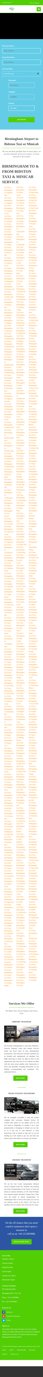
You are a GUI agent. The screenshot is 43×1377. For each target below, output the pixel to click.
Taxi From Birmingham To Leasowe (20, 591)
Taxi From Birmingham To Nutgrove (20, 917)
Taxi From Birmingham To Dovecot (8, 758)
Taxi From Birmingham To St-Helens (33, 502)
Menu (39, 9)
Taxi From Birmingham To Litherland (20, 617)
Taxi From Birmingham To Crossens (8, 667)
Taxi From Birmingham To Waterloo (33, 841)
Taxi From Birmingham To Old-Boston (21, 943)
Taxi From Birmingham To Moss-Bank (21, 784)
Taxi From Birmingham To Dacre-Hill (8, 683)
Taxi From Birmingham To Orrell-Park (21, 959)
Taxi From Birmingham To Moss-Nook (21, 792)
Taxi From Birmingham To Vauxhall (33, 750)
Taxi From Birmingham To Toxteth (33, 708)
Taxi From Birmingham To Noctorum (20, 881)
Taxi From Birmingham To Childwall (8, 539)
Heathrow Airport (8, 1259)
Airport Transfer (21, 1022)
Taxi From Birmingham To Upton (33, 742)
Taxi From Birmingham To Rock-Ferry (34, 385)
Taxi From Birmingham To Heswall (20, 322)
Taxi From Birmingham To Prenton (33, 291)
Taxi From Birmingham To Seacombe (33, 429)
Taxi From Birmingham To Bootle (8, 377)
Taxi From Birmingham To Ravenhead (33, 369)
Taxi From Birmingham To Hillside (20, 356)
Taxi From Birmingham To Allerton (8, 234)
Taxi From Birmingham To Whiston (33, 888)
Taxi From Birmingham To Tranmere (33, 716)
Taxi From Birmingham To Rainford (33, 343)
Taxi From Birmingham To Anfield (8, 242)
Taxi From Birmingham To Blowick (8, 351)
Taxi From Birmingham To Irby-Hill (20, 481)
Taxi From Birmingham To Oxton (20, 982)
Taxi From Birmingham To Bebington (8, 278)
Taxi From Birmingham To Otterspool (20, 974)
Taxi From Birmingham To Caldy (8, 503)
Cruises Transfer (21, 1160)
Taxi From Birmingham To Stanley (33, 534)
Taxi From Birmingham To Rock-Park (33, 393)
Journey (11, 103)
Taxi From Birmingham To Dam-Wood (9, 690)
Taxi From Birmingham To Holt (20, 364)
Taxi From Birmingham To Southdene (33, 471)
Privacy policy (32, 1346)
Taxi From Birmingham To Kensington (21, 497)
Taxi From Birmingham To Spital (33, 495)
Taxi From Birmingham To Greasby (20, 249)
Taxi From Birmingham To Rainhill (33, 361)
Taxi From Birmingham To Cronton (8, 651)
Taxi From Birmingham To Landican (20, 575)
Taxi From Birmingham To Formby (8, 915)
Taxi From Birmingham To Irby (20, 489)
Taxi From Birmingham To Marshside (20, 727)
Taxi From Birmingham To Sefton (33, 453)
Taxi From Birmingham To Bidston (8, 312)
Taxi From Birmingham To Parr (33, 213)
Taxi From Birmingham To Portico (33, 275)
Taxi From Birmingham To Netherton (20, 818)
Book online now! (21, 1242)
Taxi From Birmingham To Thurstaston (34, 664)
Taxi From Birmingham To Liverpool (20, 646)
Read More (20, 1078)
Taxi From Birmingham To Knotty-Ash (21, 541)
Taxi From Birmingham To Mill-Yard (20, 761)
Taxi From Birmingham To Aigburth (8, 200)
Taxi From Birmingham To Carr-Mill (8, 521)
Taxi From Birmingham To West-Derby (34, 857)
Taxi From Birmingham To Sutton (33, 601)
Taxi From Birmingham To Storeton (33, 562)
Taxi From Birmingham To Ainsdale (8, 218)
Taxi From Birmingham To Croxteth (8, 675)
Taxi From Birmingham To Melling (20, 745)
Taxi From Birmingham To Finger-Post (9, 899)
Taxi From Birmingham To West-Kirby (34, 865)
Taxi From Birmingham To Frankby (8, 922)
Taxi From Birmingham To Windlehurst (34, 914)
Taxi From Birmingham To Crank (8, 620)
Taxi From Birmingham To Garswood (8, 956)
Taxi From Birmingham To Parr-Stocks (34, 205)
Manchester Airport (8, 1280)
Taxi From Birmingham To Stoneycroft (34, 555)
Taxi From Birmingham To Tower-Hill (33, 701)
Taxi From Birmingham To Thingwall (33, 638)
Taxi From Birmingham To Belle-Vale (8, 294)
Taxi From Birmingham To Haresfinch (21, 296)
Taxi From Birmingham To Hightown (20, 348)
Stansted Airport (7, 1267)
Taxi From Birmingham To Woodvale (33, 959)
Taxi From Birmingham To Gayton (8, 972)
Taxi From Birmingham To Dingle (8, 732)
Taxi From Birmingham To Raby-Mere (33, 317)
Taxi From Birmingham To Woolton (33, 977)
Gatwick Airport (7, 1263)
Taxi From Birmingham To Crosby (8, 659)
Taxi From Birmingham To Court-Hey (8, 602)
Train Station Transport (21, 1093)
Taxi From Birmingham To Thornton (33, 656)
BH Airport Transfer (17, 1329)
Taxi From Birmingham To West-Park (33, 873)
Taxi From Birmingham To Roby (33, 377)
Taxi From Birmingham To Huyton (20, 463)
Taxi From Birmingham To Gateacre (8, 964)
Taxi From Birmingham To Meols (20, 753)
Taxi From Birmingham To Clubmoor (8, 583)
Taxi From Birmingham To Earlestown (9, 776)
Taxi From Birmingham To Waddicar (33, 779)
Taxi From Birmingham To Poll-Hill (33, 257)
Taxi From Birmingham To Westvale (33, 881)
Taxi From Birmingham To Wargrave (33, 823)
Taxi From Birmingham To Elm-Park (8, 857)
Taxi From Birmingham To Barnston (8, 270)
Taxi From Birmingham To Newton (20, 865)
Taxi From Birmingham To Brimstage (8, 406)
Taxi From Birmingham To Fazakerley (9, 873)
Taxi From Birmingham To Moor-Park (21, 768)
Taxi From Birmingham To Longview (20, 654)
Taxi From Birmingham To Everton (8, 865)
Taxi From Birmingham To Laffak (20, 568)
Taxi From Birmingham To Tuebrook (33, 724)
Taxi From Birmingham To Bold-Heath (9, 370)
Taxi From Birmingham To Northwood (21, 909)
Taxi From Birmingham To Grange (20, 218)
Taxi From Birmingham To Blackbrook (9, 343)
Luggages (11, 92)
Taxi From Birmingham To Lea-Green (21, 583)
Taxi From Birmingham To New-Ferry (21, 847)
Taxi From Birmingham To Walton (33, 805)
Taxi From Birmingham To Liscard (20, 609)
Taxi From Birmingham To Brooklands (9, 463)
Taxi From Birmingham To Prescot (33, 299)
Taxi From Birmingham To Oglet (20, 935)
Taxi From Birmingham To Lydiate (20, 690)
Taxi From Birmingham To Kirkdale (20, 534)
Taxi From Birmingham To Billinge (8, 320)
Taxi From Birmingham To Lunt (20, 682)
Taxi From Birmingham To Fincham (8, 891)
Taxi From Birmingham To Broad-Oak (9, 424)
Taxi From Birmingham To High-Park (20, 330)
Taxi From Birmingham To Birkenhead (9, 336)
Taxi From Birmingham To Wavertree (33, 849)
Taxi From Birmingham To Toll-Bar (33, 693)
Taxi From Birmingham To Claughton (8, 557)
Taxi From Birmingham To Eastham (8, 795)
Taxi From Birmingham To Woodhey (33, 943)
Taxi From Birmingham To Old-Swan (20, 951)
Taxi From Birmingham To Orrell (20, 967)
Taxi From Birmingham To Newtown (20, 873)
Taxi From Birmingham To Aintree (8, 226)
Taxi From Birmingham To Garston (8, 949)
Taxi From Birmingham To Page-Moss (33, 189)
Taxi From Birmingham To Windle (33, 907)
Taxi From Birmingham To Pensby (33, 231)
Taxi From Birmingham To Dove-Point (9, 750)
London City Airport (9, 1276)
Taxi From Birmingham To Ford (8, 907)
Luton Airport (6, 1271)
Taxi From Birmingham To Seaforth (33, 437)
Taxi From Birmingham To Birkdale (8, 328)
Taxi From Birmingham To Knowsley (20, 549)
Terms (24, 1346)
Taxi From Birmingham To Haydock (20, 315)
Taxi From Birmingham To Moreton (20, 776)
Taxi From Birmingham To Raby (33, 325)
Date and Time (7, 69)
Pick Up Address (8, 46)
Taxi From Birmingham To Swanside (33, 609)
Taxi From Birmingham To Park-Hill (33, 197)
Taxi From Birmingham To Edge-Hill (8, 831)
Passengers (12, 80)
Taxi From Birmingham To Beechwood (9, 286)
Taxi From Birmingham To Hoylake (20, 403)
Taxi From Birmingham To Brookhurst (9, 456)
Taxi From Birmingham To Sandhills (33, 411)
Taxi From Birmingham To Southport (33, 479)
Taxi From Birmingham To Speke (33, 487)
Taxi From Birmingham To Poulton (33, 283)
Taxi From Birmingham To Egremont (8, 849)
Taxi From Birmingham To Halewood (20, 288)
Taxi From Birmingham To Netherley (20, 810)
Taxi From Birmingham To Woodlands (33, 951)
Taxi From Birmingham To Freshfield (8, 930)
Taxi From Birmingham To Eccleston (8, 823)
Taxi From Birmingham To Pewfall (33, 239)
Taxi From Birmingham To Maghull (20, 708)
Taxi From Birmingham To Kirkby (20, 526)
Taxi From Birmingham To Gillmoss (20, 200)
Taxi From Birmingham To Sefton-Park (34, 445)
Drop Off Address (8, 57)
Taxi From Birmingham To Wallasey (33, 787)
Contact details (6, 2)
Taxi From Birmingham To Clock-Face (9, 576)
